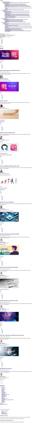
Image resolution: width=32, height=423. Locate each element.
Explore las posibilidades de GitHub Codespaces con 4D (9, 165)
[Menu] (0, 45)
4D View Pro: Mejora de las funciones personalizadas (9, 267)
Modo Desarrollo (2, 121)
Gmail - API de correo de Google (4, 289)
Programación (4, 345)
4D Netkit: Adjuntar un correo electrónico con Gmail (9, 300)
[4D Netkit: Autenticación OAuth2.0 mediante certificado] (9, 221)
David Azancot (2, 139)
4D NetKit (1, 244)
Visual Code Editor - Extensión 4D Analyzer (6, 154)
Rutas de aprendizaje (4, 22)
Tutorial (3, 390)
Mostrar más (1, 403)
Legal (2, 411)
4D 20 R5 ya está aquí (4, 100)
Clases (1, 322)
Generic (3, 388)
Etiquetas (1, 36)
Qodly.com (9, 80)
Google (4, 310)
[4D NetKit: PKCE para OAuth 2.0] (9, 355)
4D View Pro (2, 277)
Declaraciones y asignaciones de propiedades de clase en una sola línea (12, 335)
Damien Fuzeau (2, 172)
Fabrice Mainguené (2, 275)
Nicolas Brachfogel (2, 208)
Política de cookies (4, 413)
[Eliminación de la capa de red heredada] (9, 185)
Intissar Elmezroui (2, 107)
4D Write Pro (3, 393)
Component (1, 141)
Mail (5, 310)
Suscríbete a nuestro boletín (3, 404)
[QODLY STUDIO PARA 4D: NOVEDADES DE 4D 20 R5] (9, 59)
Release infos (3, 387)
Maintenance (3, 401)
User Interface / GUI (4, 398)
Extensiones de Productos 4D (5, 1)
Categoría (1, 34)
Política (22, 418)
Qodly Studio (5, 80)
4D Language (3, 396)
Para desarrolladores (4, 10)
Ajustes (1, 186)
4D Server (3, 400)
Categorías (2, 385)
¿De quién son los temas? (3, 35)
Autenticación (2, 222)
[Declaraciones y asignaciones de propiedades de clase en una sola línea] (9, 321)
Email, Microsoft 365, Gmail (5, 394)
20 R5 (1, 62)
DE (2, 39)
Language (1, 345)
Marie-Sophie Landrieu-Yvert (4, 78)
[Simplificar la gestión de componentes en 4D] (9, 118)
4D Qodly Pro (2, 60)
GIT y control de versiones (3, 153)
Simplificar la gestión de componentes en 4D (7, 132)
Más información (2, 189)
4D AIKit (3, 391)
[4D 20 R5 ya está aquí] (9, 91)
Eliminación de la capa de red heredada (7, 202)
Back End (3, 389)
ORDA (3, 397)
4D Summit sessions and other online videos (7, 399)
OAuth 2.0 (4, 244)
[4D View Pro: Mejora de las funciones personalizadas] (9, 254)
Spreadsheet (5, 277)
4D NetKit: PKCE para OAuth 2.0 (6, 368)
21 (0, 124)
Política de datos (4, 412)
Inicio (1, 46)
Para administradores (4, 18)
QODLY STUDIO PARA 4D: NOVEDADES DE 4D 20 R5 (10, 70)
